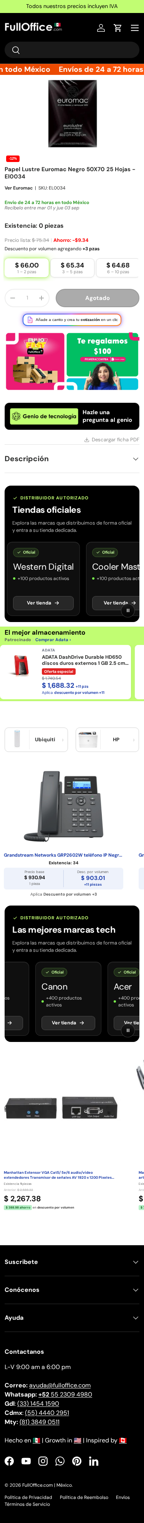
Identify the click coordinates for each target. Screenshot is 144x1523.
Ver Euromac (19, 181)
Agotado (97, 291)
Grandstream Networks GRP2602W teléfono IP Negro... (63, 849)
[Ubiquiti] (17, 733)
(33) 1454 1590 (38, 1397)
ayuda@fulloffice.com (60, 1379)
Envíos (123, 1491)
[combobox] (72, 50)
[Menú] (134, 27)
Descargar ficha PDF (115, 433)
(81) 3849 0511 (40, 1415)
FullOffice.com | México (47, 1479)
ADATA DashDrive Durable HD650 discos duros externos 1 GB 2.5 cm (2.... (83, 654)
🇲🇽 (36, 1434)
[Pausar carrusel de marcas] (128, 604)
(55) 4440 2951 (47, 1406)
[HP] (88, 733)
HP (116, 733)
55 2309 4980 (65, 1388)
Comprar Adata (51, 633)
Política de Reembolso (84, 1491)
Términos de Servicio (27, 1498)
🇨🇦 (123, 1434)
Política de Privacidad (28, 1491)
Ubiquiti (45, 733)
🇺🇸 (77, 1434)
